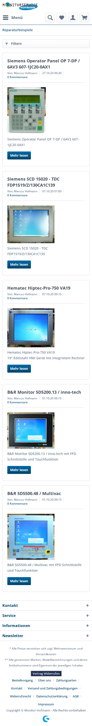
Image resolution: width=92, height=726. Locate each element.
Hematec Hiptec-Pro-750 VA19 (38, 288)
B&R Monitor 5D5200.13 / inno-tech (44, 392)
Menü (17, 17)
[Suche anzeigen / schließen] (49, 17)
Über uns (44, 680)
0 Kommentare (17, 77)
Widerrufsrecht (20, 696)
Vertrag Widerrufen (46, 673)
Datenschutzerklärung (51, 696)
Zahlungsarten (66, 680)
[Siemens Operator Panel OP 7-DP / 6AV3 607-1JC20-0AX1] (46, 110)
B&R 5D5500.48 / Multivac (34, 493)
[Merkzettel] (61, 17)
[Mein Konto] (73, 17)
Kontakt (16, 688)
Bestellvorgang (22, 680)
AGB (76, 696)
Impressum (46, 704)
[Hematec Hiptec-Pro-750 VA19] (46, 327)
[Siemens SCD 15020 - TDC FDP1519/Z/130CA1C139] (46, 224)
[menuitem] (12, 17)
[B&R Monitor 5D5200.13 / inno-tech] (46, 430)
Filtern (16, 43)
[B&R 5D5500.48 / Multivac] (46, 537)
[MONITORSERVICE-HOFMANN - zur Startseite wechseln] (20, 6)
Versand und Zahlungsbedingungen (53, 688)
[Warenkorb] (84, 17)
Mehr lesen (19, 155)
